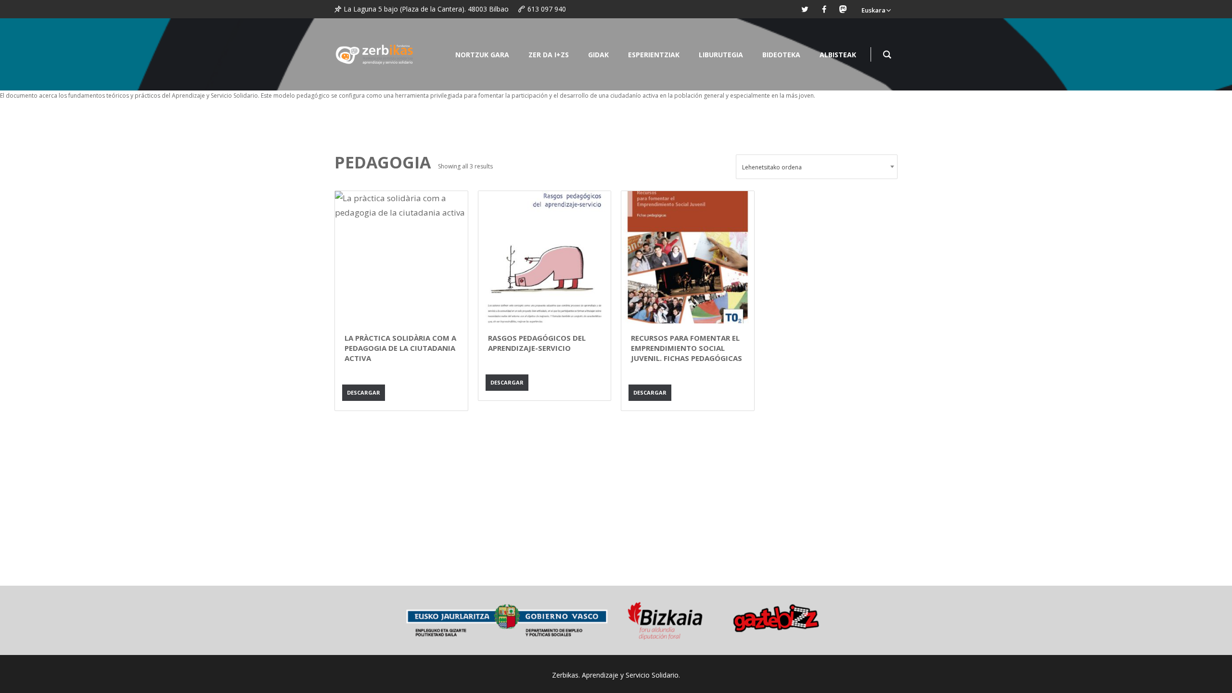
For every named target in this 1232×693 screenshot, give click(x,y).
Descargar (363, 392)
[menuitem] (876, 9)
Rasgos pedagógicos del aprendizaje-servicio (537, 343)
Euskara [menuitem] (873, 10)
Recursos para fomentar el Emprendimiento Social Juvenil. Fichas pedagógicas (686, 348)
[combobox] (817, 166)
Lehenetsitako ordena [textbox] (772, 167)
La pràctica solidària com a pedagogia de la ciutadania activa (400, 348)
